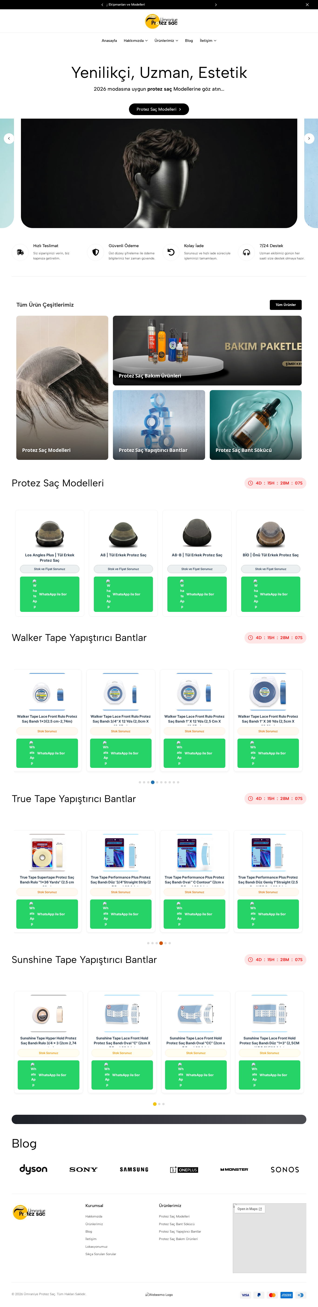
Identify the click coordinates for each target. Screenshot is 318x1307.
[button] (215, 4)
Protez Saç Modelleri (174, 1216)
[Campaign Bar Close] (309, 4)
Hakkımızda (134, 40)
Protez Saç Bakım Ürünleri (178, 1239)
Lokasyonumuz (96, 1247)
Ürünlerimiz (164, 40)
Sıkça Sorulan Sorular (100, 1254)
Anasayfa (109, 40)
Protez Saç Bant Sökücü (177, 1224)
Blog (189, 40)
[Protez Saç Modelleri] (159, 138)
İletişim (206, 40)
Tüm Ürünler (286, 304)
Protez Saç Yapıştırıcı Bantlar (180, 1232)
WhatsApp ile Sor (53, 594)
